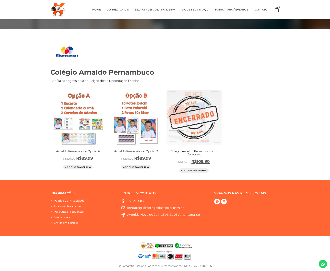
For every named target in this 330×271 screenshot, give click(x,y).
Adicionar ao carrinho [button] (78, 167)
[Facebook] (217, 201)
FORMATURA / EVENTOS (231, 9)
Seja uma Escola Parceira (155, 9)
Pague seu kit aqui (195, 9)
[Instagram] (224, 201)
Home (96, 9)
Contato (261, 9)
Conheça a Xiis (118, 9)
